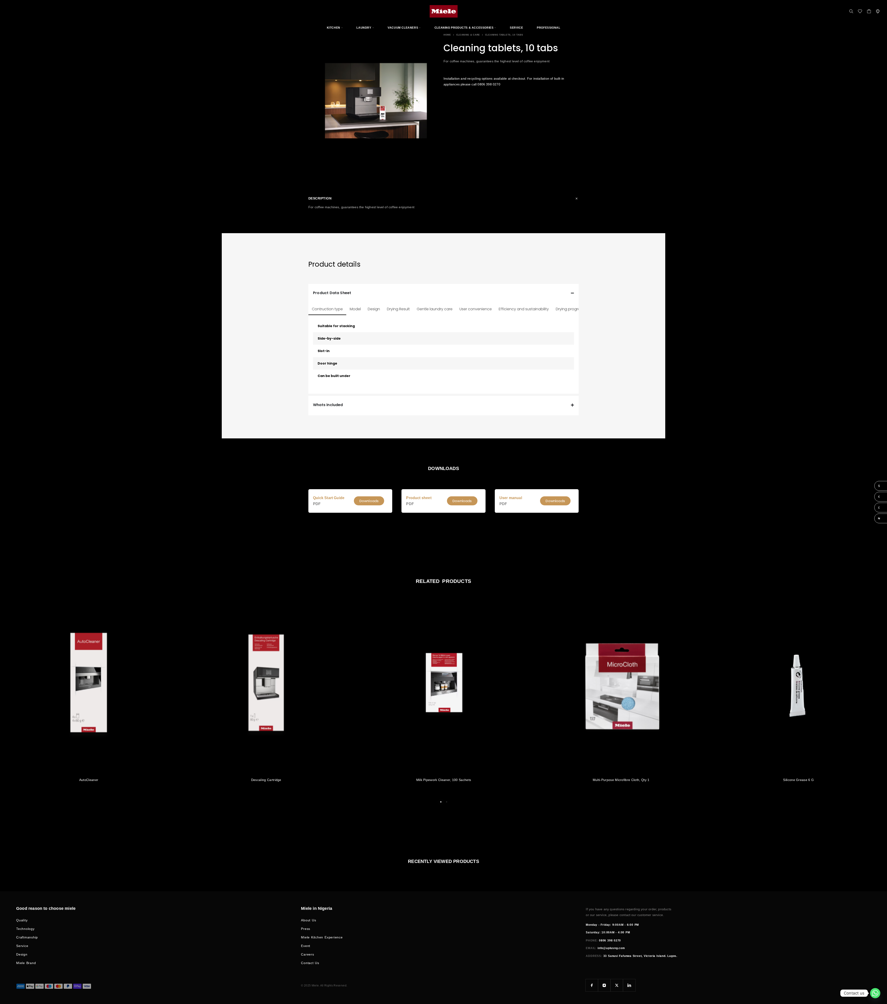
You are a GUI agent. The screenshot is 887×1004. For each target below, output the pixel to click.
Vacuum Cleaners (403, 27)
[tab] (327, 309)
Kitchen (333, 27)
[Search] (851, 11)
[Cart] (869, 12)
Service (516, 27)
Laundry (363, 27)
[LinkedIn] (629, 985)
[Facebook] (592, 985)
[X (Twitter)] (617, 985)
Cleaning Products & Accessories (464, 27)
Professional (548, 27)
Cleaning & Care (468, 34)
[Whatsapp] (875, 993)
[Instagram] (604, 985)
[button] (369, 500)
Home (447, 34)
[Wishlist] (860, 12)
